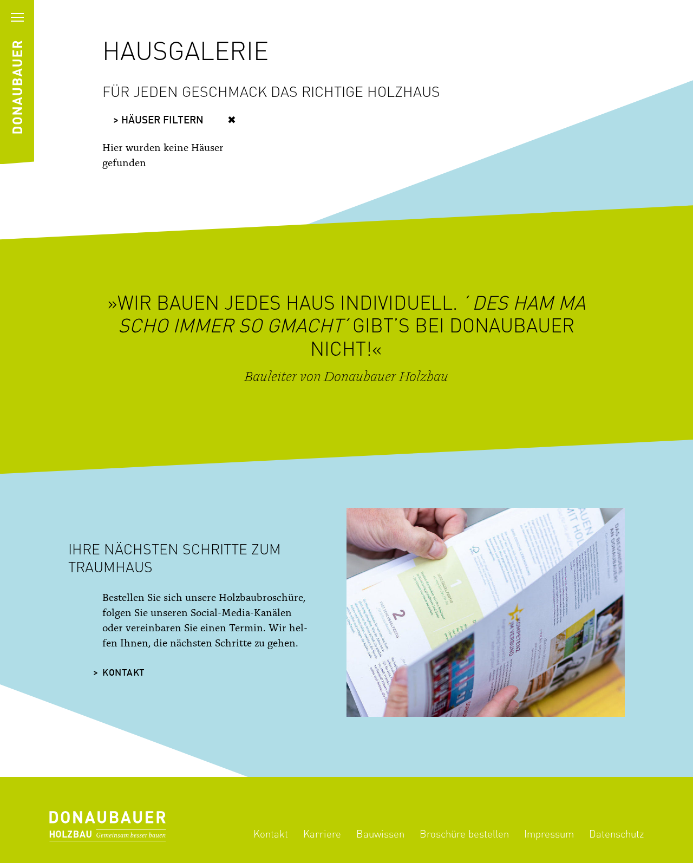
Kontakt (123, 673)
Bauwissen (380, 833)
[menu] (17, 17)
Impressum (549, 833)
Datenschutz (616, 833)
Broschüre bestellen (464, 833)
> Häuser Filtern (158, 121)
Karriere (322, 833)
